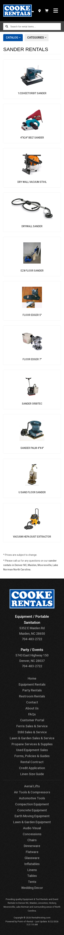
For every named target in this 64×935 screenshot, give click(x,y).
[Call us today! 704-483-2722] (32, 10)
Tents (32, 882)
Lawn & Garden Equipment (32, 822)
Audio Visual (32, 828)
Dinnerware (32, 846)
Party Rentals (32, 690)
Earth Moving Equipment (32, 816)
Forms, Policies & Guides (32, 756)
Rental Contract (32, 762)
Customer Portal (32, 720)
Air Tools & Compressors (32, 792)
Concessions (32, 834)
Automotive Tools (32, 798)
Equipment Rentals (32, 684)
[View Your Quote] (47, 10)
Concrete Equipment (32, 810)
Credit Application (32, 768)
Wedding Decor (32, 888)
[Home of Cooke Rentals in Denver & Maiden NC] (17, 10)
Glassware (32, 858)
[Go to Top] (59, 930)
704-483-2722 (32, 639)
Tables (32, 876)
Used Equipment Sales (32, 750)
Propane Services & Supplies (32, 744)
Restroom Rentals (32, 696)
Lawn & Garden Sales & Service (32, 738)
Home (32, 678)
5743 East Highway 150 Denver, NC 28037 (32, 655)
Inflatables (32, 864)
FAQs (32, 714)
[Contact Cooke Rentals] (39, 10)
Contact (32, 702)
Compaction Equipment (32, 804)
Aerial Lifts (32, 786)
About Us (32, 708)
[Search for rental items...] (6, 26)
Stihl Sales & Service (32, 732)
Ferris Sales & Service (32, 726)
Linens (32, 870)
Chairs (32, 840)
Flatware (32, 852)
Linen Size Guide (32, 774)
